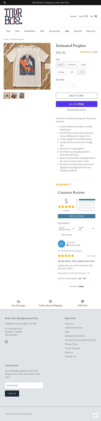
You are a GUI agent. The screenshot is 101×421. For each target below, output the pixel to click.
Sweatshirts (29, 31)
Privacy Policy (71, 344)
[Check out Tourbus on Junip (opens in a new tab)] (81, 286)
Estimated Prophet (17, 39)
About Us (90, 31)
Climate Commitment (75, 336)
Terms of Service (72, 348)
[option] (27, 66)
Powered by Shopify (24, 414)
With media (66, 234)
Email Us (69, 352)
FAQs (67, 331)
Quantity (60, 79)
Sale (67, 31)
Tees (8, 31)
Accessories (54, 31)
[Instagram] (5, 2)
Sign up (12, 393)
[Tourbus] (13, 16)
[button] (63, 184)
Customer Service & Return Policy (80, 340)
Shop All (78, 31)
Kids (42, 31)
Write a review (76, 216)
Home (6, 39)
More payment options (76, 110)
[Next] (47, 66)
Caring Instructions (74, 327)
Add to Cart (76, 95)
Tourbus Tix (70, 356)
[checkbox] (67, 234)
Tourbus (13, 414)
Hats (17, 31)
